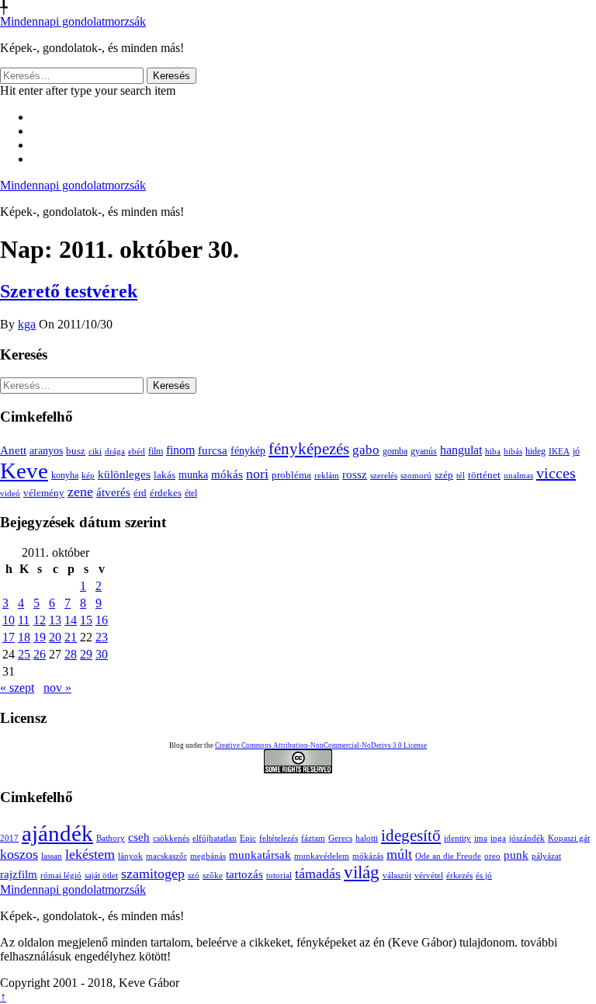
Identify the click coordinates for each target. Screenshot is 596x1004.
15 (86, 620)
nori (257, 473)
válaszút (397, 875)
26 (39, 654)
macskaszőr (166, 856)
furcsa (212, 450)
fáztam (313, 838)
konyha (64, 476)
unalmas (518, 475)
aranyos (46, 451)
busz (75, 451)
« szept (17, 687)
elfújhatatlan (214, 838)
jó (576, 451)
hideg (535, 451)
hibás (513, 451)
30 (101, 654)
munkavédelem (321, 856)
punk (516, 854)
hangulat (461, 450)
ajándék (57, 833)
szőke (213, 875)
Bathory (110, 838)
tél (460, 475)
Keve (24, 470)
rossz (354, 474)
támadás (318, 873)
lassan (51, 856)
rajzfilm (18, 874)
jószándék (527, 838)
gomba (395, 451)
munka (193, 475)
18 (24, 637)
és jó (484, 875)
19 (39, 637)
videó (10, 493)
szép (444, 475)
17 (8, 637)
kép (88, 475)
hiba (493, 451)
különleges (124, 474)
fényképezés (309, 448)
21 (70, 637)
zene (80, 491)
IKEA (559, 451)
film (155, 451)
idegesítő (411, 835)
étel (191, 493)
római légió (60, 875)
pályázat (546, 856)
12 (39, 620)
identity (457, 838)
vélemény (43, 493)
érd (140, 493)
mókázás (367, 856)
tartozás (244, 874)
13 (55, 620)
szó (193, 875)
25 (24, 654)
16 (101, 620)
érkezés (459, 875)
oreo (492, 856)
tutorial (279, 875)
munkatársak (260, 854)
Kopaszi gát (569, 838)
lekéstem (90, 854)
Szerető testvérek (68, 291)
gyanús (424, 451)
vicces (556, 472)
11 (23, 620)
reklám (326, 475)
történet (484, 475)
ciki (95, 451)
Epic (248, 838)
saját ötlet (101, 875)
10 (8, 620)
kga (27, 324)
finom (180, 450)
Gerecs (340, 838)
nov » (57, 687)
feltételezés (278, 838)
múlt (399, 854)
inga (498, 838)
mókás (227, 474)
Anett (13, 450)
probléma (291, 475)
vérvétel (428, 875)
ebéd (136, 451)
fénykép (247, 450)
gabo (365, 450)
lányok (130, 856)
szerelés (383, 475)
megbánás (208, 856)
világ (361, 872)
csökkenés (171, 838)
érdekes (166, 493)
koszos (19, 854)
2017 (9, 838)
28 (70, 654)
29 (86, 654)
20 (55, 637)
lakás (164, 475)
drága (115, 451)
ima (480, 838)
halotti (366, 838)
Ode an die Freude (448, 856)
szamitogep (153, 873)
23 (101, 637)
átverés (113, 492)
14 (70, 620)
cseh (139, 836)
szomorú (415, 475)
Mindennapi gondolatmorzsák (73, 21)
